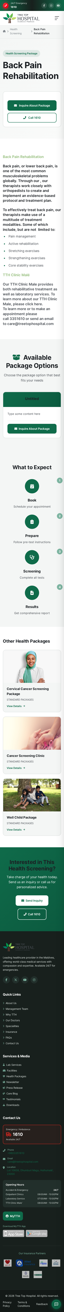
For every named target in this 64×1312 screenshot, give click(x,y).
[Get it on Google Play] (36, 1233)
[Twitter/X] (15, 979)
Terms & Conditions (24, 1304)
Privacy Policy (7, 1304)
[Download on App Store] (13, 1233)
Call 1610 (34, 117)
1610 (18, 1134)
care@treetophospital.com (22, 1161)
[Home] (4, 31)
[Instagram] (51, 5)
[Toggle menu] (57, 18)
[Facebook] (44, 5)
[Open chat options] (56, 1304)
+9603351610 (15, 1153)
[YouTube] (58, 5)
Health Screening (16, 31)
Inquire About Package (34, 105)
